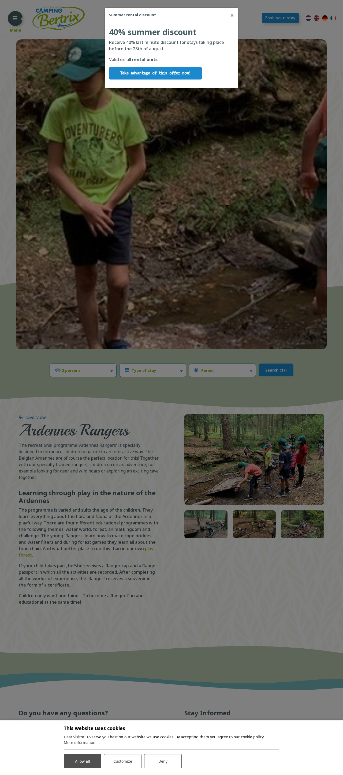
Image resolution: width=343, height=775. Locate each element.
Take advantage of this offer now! (155, 73)
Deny (162, 761)
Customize (122, 761)
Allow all (82, 761)
